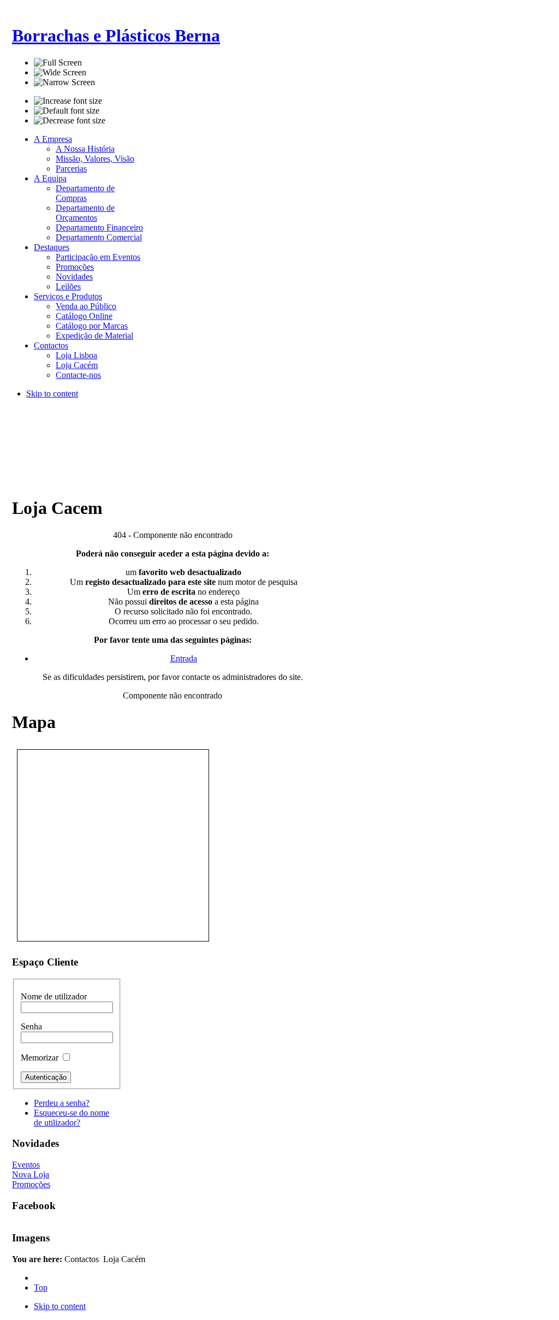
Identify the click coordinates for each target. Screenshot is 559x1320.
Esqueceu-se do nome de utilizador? (71, 1117)
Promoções (31, 1184)
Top (40, 1287)
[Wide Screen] (60, 73)
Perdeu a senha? (62, 1103)
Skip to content (52, 393)
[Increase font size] (68, 101)
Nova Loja (30, 1174)
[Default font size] (66, 111)
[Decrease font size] (69, 121)
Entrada (183, 658)
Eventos (26, 1164)
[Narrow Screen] (64, 82)
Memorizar (41, 1057)
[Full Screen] (58, 63)
